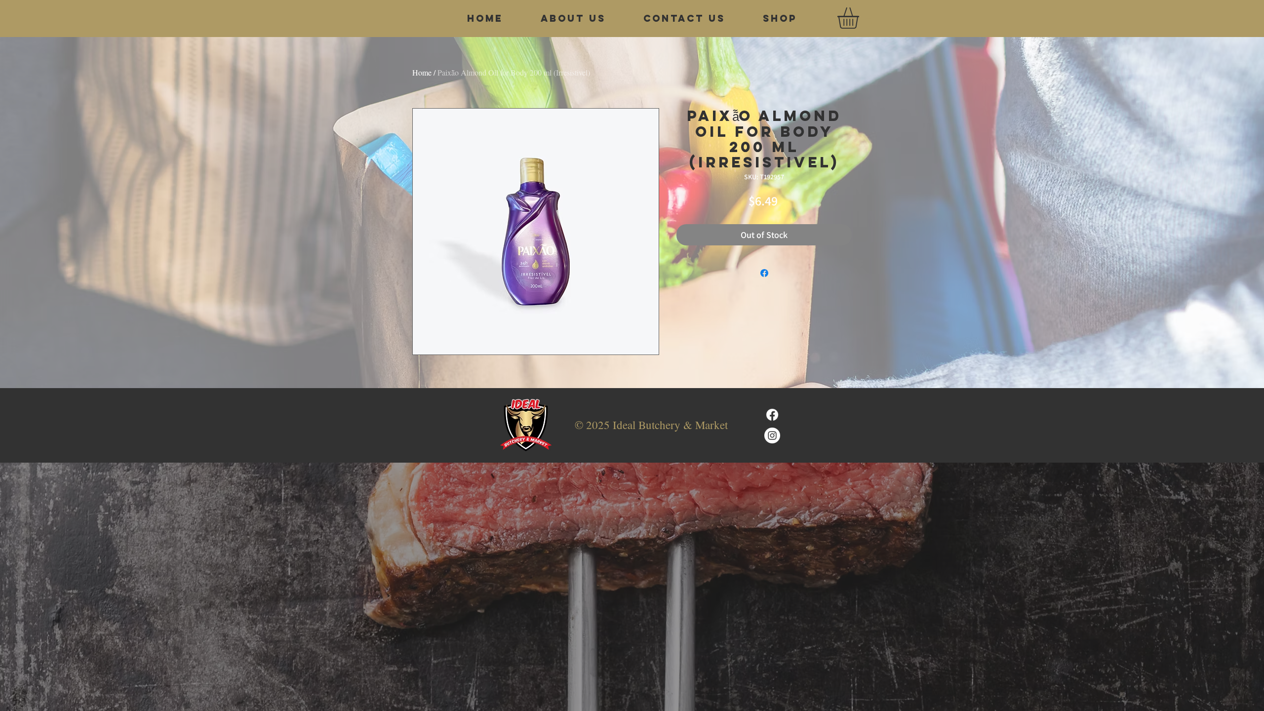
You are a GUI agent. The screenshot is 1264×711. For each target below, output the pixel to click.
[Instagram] (772, 435)
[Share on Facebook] (764, 273)
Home (422, 72)
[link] (860, 18)
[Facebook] (772, 415)
